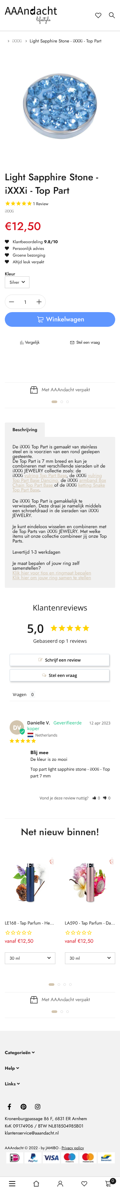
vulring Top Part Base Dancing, (57, 478)
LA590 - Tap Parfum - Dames (92, 923)
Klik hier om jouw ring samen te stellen (51, 577)
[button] (54, 402)
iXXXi (17, 41)
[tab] (25, 430)
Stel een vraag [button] (63, 675)
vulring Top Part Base (45, 475)
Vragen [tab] (20, 694)
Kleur (10, 274)
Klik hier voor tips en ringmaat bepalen (51, 572)
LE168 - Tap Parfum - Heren (30, 923)
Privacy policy (72, 1147)
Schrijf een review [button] (63, 660)
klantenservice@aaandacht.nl (32, 1133)
